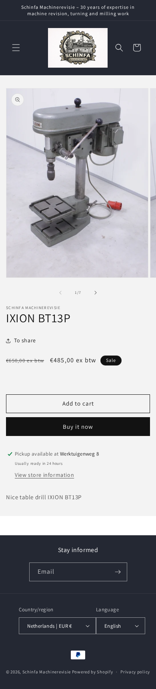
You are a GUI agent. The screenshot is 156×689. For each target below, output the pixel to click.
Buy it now (78, 426)
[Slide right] (95, 292)
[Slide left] (60, 292)
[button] (16, 47)
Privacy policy (135, 672)
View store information (44, 474)
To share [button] (25, 340)
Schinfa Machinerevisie (46, 672)
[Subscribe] (118, 571)
